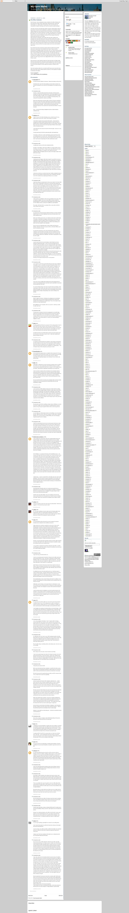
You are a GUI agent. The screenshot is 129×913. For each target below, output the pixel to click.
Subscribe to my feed (92, 15)
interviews (88, 343)
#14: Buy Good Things (89, 64)
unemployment (88, 513)
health (87, 314)
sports (87, 492)
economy (87, 259)
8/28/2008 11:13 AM (36, 794)
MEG (34, 362)
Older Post (61, 895)
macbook (87, 377)
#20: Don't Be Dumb (88, 72)
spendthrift (88, 491)
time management (89, 506)
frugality (87, 297)
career (87, 203)
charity (34, 74)
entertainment (88, 263)
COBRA (87, 218)
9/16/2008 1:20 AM (36, 818)
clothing (87, 215)
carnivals (87, 205)
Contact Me (90, 16)
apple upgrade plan (89, 172)
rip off (87, 467)
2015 (87, 150)
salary (87, 472)
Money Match (88, 391)
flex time (87, 288)
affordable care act (89, 162)
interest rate (88, 340)
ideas (87, 329)
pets (86, 427)
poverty (87, 432)
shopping (87, 479)
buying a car (88, 201)
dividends (87, 249)
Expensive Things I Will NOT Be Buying (92, 89)
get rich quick (88, 302)
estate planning (88, 266)
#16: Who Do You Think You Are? (91, 67)
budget (87, 196)
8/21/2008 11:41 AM (36, 308)
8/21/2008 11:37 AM (36, 294)
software (87, 487)
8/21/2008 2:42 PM (36, 434)
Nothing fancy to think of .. (38, 436)
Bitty (34, 723)
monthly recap (88, 395)
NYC (87, 413)
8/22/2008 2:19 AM (36, 550)
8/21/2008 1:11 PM (36, 384)
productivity (88, 443)
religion (87, 456)
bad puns (87, 177)
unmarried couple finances (90, 516)
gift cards (87, 304)
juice (87, 360)
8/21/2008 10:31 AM (36, 178)
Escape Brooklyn (36, 351)
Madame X (91, 20)
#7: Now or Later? (88, 55)
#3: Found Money (88, 50)
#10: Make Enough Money (89, 59)
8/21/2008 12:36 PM (37, 360)
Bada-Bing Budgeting (88, 93)
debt (86, 240)
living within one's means (90, 371)
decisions (38, 74)
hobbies (87, 319)
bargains (87, 181)
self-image (88, 477)
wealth (87, 525)
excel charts (88, 268)
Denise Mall (35, 79)
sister (87, 482)
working (87, 532)
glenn (34, 519)
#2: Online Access (88, 49)
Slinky (34, 323)
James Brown (88, 357)
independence (88, 333)
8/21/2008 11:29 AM (36, 238)
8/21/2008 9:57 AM (36, 141)
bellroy (87, 184)
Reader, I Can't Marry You (89, 91)
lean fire (87, 365)
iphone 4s (87, 352)
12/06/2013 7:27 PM (37, 888)
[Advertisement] (45, 14)
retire (87, 460)
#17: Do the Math (88, 68)
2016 (87, 152)
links (87, 369)
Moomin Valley (71, 52)
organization (88, 417)
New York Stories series (89, 76)
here (85, 32)
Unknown (35, 750)
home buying (88, 321)
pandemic (87, 420)
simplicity (87, 480)
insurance (88, 336)
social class (88, 485)
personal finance (89, 425)
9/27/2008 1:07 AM (36, 837)
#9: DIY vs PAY (87, 58)
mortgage (87, 396)
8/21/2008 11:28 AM (36, 208)
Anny (34, 741)
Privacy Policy (87, 564)
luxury (87, 376)
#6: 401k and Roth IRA (89, 54)
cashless (87, 208)
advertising (88, 158)
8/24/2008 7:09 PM (36, 739)
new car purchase (89, 407)
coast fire (87, 217)
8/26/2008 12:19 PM (37, 771)
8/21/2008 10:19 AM (36, 155)
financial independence (90, 283)
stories (87, 499)
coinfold (87, 220)
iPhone (87, 350)
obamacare (88, 415)
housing (87, 328)
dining (87, 245)
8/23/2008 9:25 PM (36, 676)
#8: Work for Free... (88, 57)
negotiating (88, 403)
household (88, 326)
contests (87, 232)
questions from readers (90, 444)
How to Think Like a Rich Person (91, 94)
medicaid (87, 379)
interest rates (88, 341)
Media (89, 18)
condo (87, 230)
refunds (87, 453)
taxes (87, 501)
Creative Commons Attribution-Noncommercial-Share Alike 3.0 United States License (92, 559)
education (87, 261)
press (87, 436)
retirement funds (89, 463)
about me (87, 155)
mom (87, 388)
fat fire (87, 278)
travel (87, 511)
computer (87, 228)
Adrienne (35, 115)
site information (88, 484)
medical (87, 381)
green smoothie (89, 311)
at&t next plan (88, 176)
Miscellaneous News (88, 90)
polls (87, 431)
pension (87, 424)
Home (46, 895)
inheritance (88, 335)
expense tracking (89, 269)
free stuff (87, 293)
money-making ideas (89, 393)
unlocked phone (89, 515)
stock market (88, 496)
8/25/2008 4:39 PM (36, 748)
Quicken (87, 446)
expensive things (89, 273)
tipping (87, 508)
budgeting (87, 198)
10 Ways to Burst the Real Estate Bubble (92, 86)
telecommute (88, 504)
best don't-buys (89, 188)
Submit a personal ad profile (77, 32)
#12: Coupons (87, 62)
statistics (87, 494)
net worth (87, 405)
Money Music (87, 81)
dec (86, 242)
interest (87, 338)
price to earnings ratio (90, 439)
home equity (88, 323)
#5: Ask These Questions (89, 53)
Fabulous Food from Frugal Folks (91, 77)
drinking (87, 254)
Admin (34, 820)
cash (87, 206)
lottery (87, 372)
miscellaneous (44, 74)
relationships (88, 455)
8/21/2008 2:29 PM (36, 419)
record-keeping (88, 451)
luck (86, 374)
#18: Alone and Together (89, 69)
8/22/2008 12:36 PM (37, 647)
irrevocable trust (89, 355)
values (87, 518)
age (86, 164)
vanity (87, 520)
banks (87, 179)
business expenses (89, 200)
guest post (88, 312)
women (87, 530)
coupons (87, 233)
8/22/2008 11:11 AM (36, 632)
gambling (87, 300)
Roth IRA (87, 468)
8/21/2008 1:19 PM (36, 400)
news (87, 412)
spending (87, 489)
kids (86, 362)
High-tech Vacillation (88, 82)
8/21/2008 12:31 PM (37, 349)
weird (87, 527)
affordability (88, 160)
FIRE (87, 285)
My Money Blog (71, 47)
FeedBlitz (91, 547)
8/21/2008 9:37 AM (36, 88)
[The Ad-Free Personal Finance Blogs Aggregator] (69, 57)
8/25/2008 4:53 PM (36, 762)
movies (87, 398)
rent (86, 458)
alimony (87, 167)
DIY (86, 252)
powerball (87, 434)
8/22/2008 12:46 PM (37, 661)
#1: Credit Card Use (88, 48)
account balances (89, 157)
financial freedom (89, 281)
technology (88, 503)
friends (87, 295)
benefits (87, 186)
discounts (87, 247)
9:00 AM (35, 72)
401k (87, 153)
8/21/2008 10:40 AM (36, 194)
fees (86, 280)
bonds (87, 191)
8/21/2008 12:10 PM (37, 337)
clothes (87, 213)
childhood (87, 212)
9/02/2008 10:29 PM (37, 803)
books (87, 194)
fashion (87, 276)
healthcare (88, 317)
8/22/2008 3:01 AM (36, 597)
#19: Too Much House (89, 71)
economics (88, 257)
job (86, 359)
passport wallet (88, 422)
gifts (41, 74)
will (86, 528)
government (88, 309)
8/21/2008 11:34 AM (36, 259)
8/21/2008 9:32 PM (36, 507)
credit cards (88, 237)
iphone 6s (87, 353)
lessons (87, 367)
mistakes (87, 386)
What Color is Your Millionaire (90, 84)
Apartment (88, 169)
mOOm (34, 509)
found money (88, 292)
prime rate (88, 441)
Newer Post (30, 895)
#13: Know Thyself (88, 63)
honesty (87, 324)
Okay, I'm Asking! (88, 95)
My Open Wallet (39, 6)
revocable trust (88, 465)
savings (87, 475)
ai (86, 165)
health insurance (89, 316)
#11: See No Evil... (88, 60)
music (87, 400)
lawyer (87, 364)
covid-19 (87, 235)
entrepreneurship (89, 264)
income (87, 331)
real (86, 448)
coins (87, 222)
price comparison (89, 437)
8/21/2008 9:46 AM (36, 113)
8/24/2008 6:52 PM (36, 721)
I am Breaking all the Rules (89, 85)
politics (87, 429)
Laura (34, 600)
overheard (88, 419)
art (86, 174)
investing (87, 345)
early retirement (89, 256)
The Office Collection (36, 20)
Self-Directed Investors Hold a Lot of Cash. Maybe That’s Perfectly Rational (74, 49)
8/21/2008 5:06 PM (36, 499)
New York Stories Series (90, 410)
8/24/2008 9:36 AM (36, 713)
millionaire (87, 383)
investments (88, 348)
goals (87, 307)
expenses (88, 271)
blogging (87, 189)
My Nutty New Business (89, 80)
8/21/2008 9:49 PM (36, 517)
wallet (87, 523)
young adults (88, 535)
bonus (87, 193)
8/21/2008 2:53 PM (36, 484)
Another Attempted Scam (72, 53)
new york (87, 408)
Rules (87, 470)
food (86, 290)
